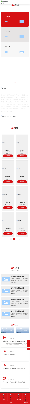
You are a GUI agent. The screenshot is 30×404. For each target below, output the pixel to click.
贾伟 (22, 151)
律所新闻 (4, 328)
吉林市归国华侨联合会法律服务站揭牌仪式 (14, 341)
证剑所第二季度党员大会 (9, 354)
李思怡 (22, 202)
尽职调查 (7, 31)
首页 (4, 399)
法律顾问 (7, 16)
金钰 (22, 176)
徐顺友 (8, 176)
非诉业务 (7, 47)
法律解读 (19, 328)
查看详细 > (13, 282)
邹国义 (22, 228)
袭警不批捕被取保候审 (17, 276)
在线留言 (26, 402)
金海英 (8, 228)
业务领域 (11, 402)
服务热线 (19, 399)
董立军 (8, 202)
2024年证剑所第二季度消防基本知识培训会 (14, 368)
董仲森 (8, 151)
